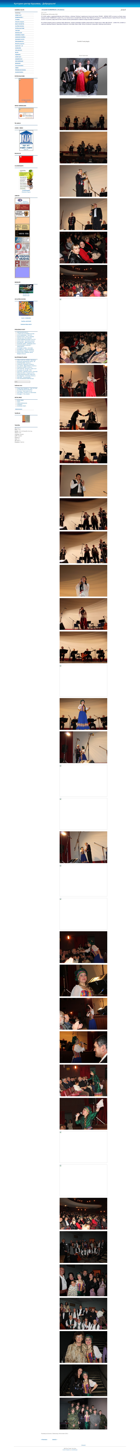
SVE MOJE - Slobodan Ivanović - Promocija (27, 371)
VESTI (18, 401)
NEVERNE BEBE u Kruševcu (24, 362)
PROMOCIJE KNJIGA (20, 70)
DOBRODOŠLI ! (19, 17)
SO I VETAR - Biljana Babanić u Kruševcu (26, 365)
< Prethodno (44, 1439)
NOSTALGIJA (18, 32)
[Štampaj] (123, 9)
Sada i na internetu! (22, 203)
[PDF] (121, 9)
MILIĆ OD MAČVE (19, 23)
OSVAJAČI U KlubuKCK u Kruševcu (25, 364)
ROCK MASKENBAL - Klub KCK (24, 335)
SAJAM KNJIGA (19, 72)
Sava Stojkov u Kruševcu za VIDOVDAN (26, 392)
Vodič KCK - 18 (19, 45)
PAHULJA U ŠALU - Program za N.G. (25, 372)
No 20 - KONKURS (26, 318)
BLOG (16, 52)
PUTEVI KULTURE (19, 28)
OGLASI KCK (18, 50)
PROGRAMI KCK (19, 41)
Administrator (18, 409)
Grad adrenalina (19, 65)
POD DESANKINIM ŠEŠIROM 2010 (25, 378)
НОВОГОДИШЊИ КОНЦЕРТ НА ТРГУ (26, 339)
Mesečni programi (19, 43)
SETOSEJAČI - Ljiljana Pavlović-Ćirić (25, 342)
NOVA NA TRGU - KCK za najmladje (25, 336)
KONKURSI (18, 48)
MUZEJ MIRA (20, 400)
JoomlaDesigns (74, 1449)
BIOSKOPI (17, 63)
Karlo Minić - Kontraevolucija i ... (24, 377)
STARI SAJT (18, 56)
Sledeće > (54, 1439)
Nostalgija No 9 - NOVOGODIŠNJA (25, 349)
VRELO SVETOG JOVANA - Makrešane (26, 360)
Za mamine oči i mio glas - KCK (24, 370)
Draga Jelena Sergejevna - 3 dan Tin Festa (27, 388)
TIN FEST (17, 30)
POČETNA (17, 13)
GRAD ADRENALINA (22, 403)
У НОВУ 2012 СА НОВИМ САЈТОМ (25, 333)
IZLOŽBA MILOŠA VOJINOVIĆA (24, 389)
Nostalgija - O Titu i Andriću (23, 394)
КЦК (26, 101)
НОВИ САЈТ (18, 15)
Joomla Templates (66, 1449)
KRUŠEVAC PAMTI (19, 34)
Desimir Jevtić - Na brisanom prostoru (26, 340)
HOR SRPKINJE (19, 61)
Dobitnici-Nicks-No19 (26, 324)
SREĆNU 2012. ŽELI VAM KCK (24, 338)
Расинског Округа (26, 192)
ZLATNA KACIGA (19, 26)
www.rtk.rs (25, 201)
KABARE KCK (18, 59)
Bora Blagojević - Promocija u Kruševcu (26, 375)
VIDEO (16, 67)
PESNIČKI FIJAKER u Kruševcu (24, 367)
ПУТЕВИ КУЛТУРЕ (26, 100)
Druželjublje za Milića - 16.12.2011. (25, 348)
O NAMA (17, 19)
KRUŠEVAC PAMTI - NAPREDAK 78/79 (26, 343)
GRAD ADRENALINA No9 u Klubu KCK (26, 374)
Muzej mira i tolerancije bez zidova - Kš (26, 361)
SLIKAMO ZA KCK (19, 39)
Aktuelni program (19, 21)
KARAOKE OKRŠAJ (20, 37)
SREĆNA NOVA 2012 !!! (22, 332)
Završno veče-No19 (26, 321)
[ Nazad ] (83, 1445)
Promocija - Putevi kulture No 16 (24, 391)
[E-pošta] (125, 9)
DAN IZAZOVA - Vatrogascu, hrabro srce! (26, 368)
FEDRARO (17, 54)
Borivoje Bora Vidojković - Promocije (25, 350)
